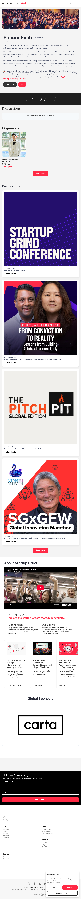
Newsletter (45, 842)
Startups (5, 833)
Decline (54, 887)
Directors (6, 837)
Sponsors (6, 835)
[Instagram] (40, 883)
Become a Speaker (47, 833)
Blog (43, 844)
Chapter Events (46, 831)
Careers (5, 857)
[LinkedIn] (45, 883)
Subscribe (39, 800)
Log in (76, 3)
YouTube (44, 846)
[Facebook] (34, 883)
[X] (29, 883)
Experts (5, 831)
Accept (70, 887)
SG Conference (47, 829)
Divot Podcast (46, 848)
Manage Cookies (62, 893)
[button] (70, 3)
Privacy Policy (28, 887)
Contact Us (6, 859)
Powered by (37, 894)
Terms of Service (39, 887)
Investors (6, 829)
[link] (33, 99)
